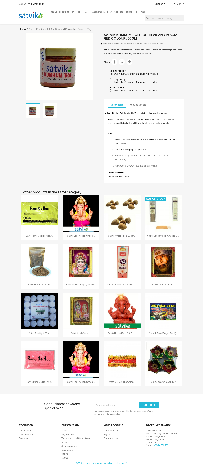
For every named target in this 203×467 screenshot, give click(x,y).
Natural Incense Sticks (107, 12)
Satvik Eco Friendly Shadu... (81, 235)
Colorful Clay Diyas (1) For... (163, 381)
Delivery (65, 430)
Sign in (107, 434)
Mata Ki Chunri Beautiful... (122, 381)
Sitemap (65, 453)
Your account (113, 425)
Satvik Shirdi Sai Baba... (163, 284)
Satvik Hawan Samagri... (39, 284)
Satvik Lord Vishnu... (81, 333)
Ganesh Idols (60, 12)
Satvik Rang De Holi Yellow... (39, 235)
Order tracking (111, 430)
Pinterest (129, 62)
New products (26, 434)
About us (66, 442)
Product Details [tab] (137, 104)
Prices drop (25, 430)
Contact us (67, 450)
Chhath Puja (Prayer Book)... (163, 333)
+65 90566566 (36, 3)
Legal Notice (67, 434)
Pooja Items (80, 12)
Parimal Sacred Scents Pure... (122, 284)
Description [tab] (117, 104)
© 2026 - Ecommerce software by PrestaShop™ (101, 463)
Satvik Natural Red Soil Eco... (122, 333)
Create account (112, 438)
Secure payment (69, 446)
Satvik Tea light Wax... (40, 333)
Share (114, 62)
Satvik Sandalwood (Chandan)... (163, 235)
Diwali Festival (136, 12)
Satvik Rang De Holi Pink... (39, 381)
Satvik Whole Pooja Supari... (122, 235)
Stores (64, 457)
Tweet (122, 62)
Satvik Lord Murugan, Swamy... (81, 284)
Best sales (24, 438)
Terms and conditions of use (75, 438)
